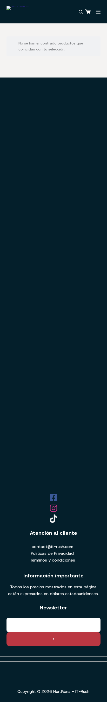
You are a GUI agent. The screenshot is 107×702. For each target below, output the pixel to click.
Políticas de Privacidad (52, 553)
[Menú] (98, 11)
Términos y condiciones (52, 560)
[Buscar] (81, 12)
